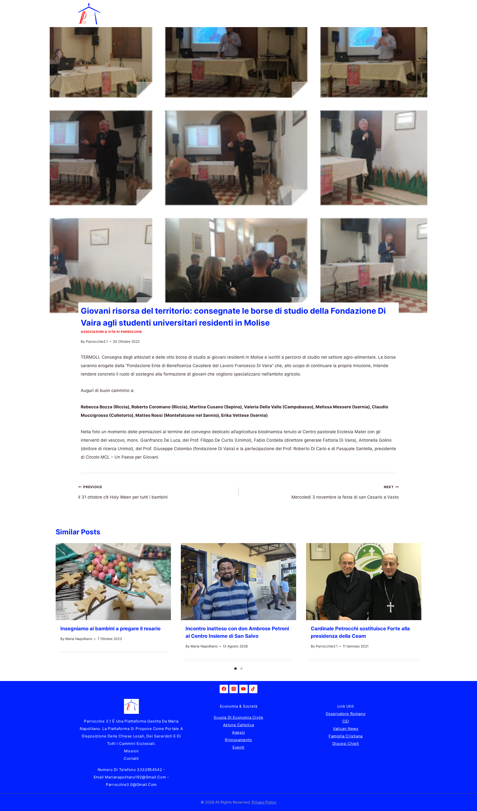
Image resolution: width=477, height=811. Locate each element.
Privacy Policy (264, 802)
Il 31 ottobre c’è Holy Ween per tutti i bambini (123, 492)
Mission (131, 751)
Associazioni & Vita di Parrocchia (111, 332)
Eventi (238, 747)
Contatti (131, 758)
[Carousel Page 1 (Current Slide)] (235, 669)
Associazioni (373, 6)
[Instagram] (233, 689)
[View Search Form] (394, 14)
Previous (59, 604)
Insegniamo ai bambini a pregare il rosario (110, 629)
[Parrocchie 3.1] (89, 14)
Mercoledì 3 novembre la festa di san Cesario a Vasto (345, 492)
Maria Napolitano (78, 639)
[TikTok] (253, 689)
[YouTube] (243, 689)
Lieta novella (173, 6)
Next (417, 604)
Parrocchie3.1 (97, 341)
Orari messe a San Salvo (129, 20)
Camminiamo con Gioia (223, 6)
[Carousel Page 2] (241, 669)
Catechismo (271, 6)
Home (111, 6)
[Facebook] (224, 689)
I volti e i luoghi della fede (322, 6)
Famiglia (139, 6)
